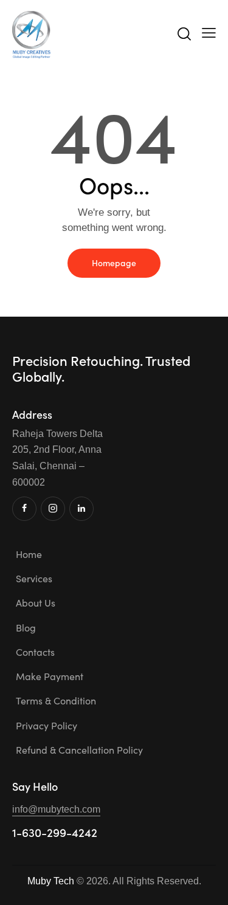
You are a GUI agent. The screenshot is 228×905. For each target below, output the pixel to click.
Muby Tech (50, 881)
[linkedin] (81, 509)
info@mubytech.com (56, 809)
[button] (209, 33)
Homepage (114, 262)
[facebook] (24, 509)
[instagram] (53, 509)
